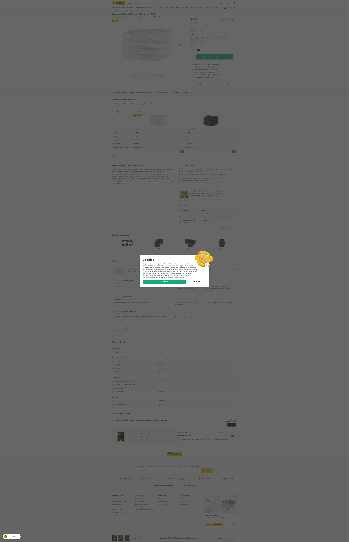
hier (147, 273)
